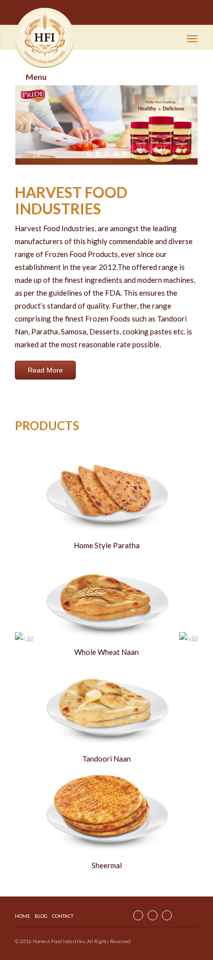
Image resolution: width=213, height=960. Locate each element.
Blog (41, 916)
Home (22, 916)
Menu (36, 76)
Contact (62, 916)
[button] (29, 125)
